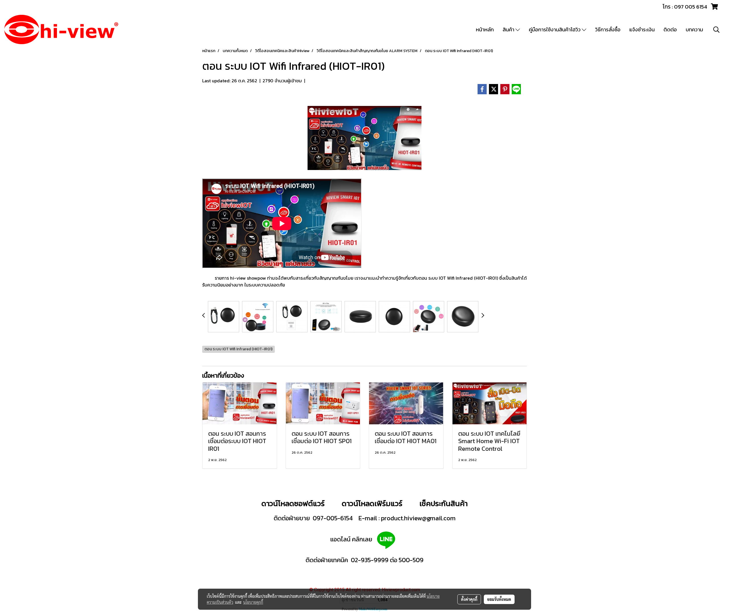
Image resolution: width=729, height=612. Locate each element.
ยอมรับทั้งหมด (499, 599)
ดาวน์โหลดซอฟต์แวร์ (293, 503)
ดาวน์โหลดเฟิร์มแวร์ (373, 503)
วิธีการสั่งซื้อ (608, 29)
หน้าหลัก (485, 29)
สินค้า (509, 29)
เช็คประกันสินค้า (443, 503)
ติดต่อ (670, 29)
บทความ (694, 29)
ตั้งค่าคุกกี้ (469, 599)
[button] (716, 29)
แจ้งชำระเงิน (642, 29)
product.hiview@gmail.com (418, 518)
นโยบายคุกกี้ (253, 602)
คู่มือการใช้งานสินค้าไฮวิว (555, 29)
